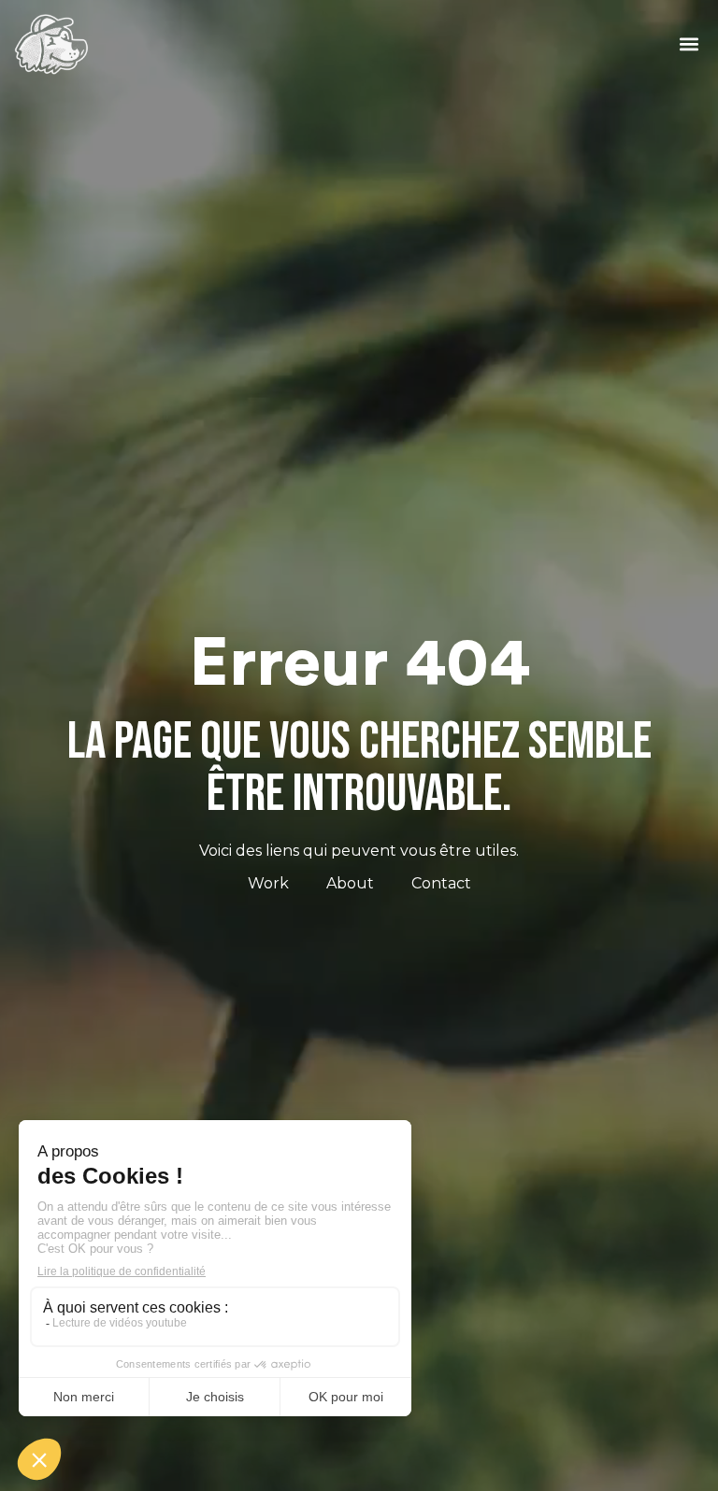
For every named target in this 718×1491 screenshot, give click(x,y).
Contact (441, 883)
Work (268, 883)
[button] (688, 44)
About (350, 883)
